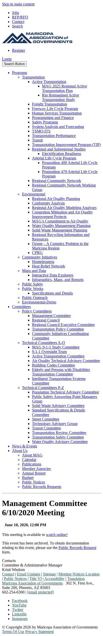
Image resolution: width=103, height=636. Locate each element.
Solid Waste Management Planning (59, 230)
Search (17, 26)
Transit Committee (46, 428)
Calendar (29, 460)
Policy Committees (37, 311)
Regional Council (46, 320)
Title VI (36, 578)
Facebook (20, 600)
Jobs (15, 12)
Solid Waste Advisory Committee (58, 406)
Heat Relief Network (48, 266)
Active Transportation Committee (58, 356)
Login (7, 59)
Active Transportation (49, 82)
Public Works (32, 288)
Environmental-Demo (39, 302)
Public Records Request (77, 548)
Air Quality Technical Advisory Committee (66, 360)
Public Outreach (35, 298)
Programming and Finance (53, 118)
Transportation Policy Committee (58, 329)
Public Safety (32, 284)
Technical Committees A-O (43, 342)
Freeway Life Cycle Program (55, 108)
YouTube (19, 605)
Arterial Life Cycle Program (54, 158)
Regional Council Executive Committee (63, 324)
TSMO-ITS (41, 131)
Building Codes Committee (53, 365)
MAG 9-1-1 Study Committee (56, 347)
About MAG (32, 455)
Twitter (17, 610)
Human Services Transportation (57, 113)
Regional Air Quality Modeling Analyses (64, 208)
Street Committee (45, 419)
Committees (21, 306)
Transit (37, 140)
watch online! (57, 534)
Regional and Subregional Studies (59, 149)
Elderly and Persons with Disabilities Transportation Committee (61, 372)
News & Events (24, 446)
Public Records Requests (41, 486)
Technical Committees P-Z (43, 388)
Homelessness (43, 262)
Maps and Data (34, 270)
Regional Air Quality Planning (56, 198)
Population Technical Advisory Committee (65, 392)
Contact (18, 22)
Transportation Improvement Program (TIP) (66, 144)
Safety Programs (45, 122)
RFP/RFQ (20, 17)
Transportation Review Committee (59, 432)
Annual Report (34, 473)
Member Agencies (36, 468)
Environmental (33, 194)
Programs (19, 72)
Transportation (33, 77)
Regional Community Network (56, 180)
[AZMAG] (37, 42)
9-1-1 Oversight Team (49, 352)
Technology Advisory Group (55, 424)
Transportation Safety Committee (58, 437)
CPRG (37, 252)
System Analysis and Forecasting (58, 126)
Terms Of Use (13, 632)
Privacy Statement (39, 632)
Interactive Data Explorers (52, 275)
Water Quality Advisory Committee (60, 442)
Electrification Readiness (61, 154)
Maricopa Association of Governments (32, 583)
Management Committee (51, 316)
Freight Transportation (49, 104)
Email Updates (28, 574)
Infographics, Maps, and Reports (58, 280)
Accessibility (54, 578)
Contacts (9, 560)
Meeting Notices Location (79, 574)
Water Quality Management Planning (61, 226)
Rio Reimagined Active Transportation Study (60, 97)
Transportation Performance (54, 136)
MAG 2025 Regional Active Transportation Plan (64, 88)
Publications (31, 464)
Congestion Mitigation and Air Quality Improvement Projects (62, 214)
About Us (20, 450)
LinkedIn (19, 614)
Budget (28, 478)
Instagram (20, 618)
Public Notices (33, 482)
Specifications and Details (52, 293)
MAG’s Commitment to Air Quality (60, 221)
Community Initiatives (39, 257)
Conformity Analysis (48, 203)
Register (18, 50)
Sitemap (49, 574)
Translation (76, 578)
